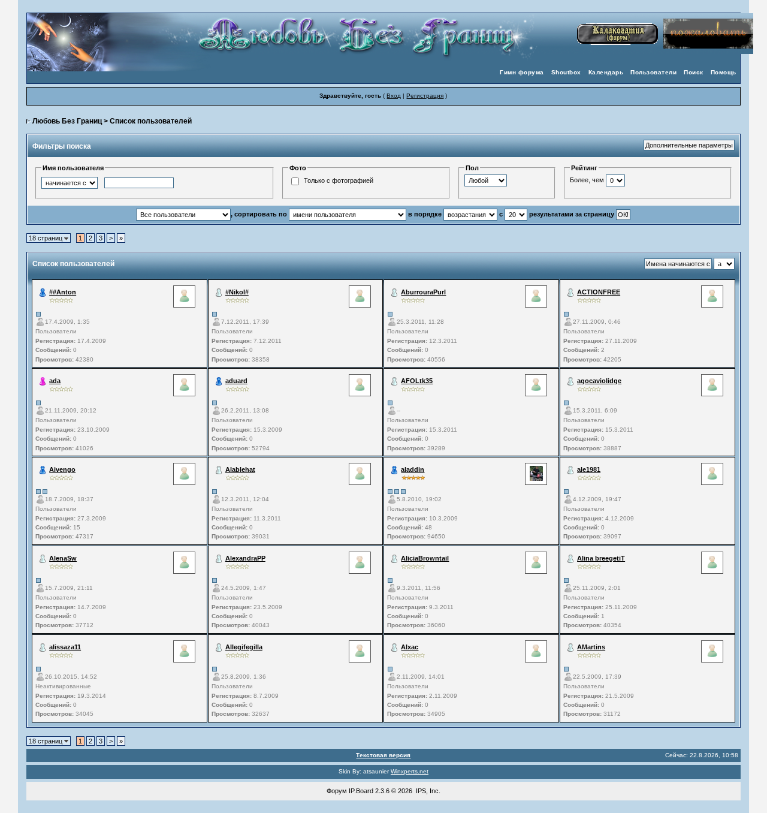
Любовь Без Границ (67, 121)
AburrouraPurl (423, 292)
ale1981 (588, 469)
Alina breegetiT (601, 558)
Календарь (606, 72)
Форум (337, 790)
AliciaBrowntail (425, 558)
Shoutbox (566, 72)
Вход (393, 95)
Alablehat (240, 469)
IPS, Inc (427, 790)
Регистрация (424, 95)
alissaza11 (65, 647)
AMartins (591, 647)
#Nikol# (237, 292)
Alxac (409, 647)
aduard (236, 380)
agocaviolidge (599, 380)
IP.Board (361, 790)
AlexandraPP (245, 558)
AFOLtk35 (417, 380)
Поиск (693, 72)
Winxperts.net (409, 771)
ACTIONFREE (598, 292)
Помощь (723, 72)
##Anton (62, 292)
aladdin (412, 469)
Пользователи (653, 72)
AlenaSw (63, 558)
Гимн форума (522, 72)
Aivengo (62, 469)
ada (55, 380)
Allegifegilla (243, 647)
